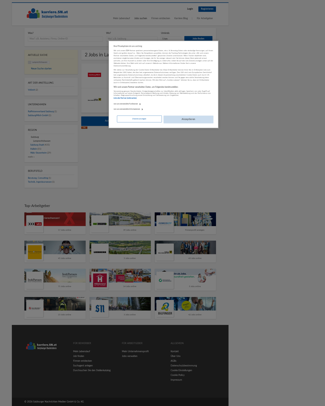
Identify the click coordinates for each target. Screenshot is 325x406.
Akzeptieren (188, 119)
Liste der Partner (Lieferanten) (125, 98)
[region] (164, 84)
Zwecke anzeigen (139, 119)
